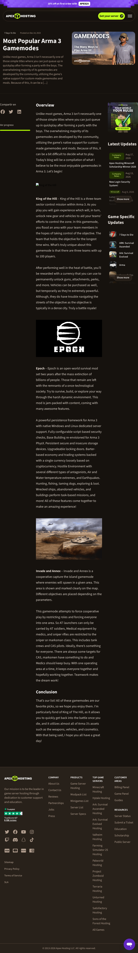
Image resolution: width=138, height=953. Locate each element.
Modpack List (78, 794)
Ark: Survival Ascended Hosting (100, 809)
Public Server (122, 842)
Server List (76, 807)
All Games (98, 930)
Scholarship (121, 835)
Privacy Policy (11, 869)
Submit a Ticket (123, 823)
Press (51, 816)
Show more (123, 199)
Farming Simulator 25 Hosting (100, 850)
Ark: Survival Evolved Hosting (100, 824)
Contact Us (54, 790)
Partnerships (56, 803)
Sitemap (8, 862)
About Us (53, 784)
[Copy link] (58, 105)
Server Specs (78, 814)
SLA (6, 882)
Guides (118, 800)
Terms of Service (13, 875)
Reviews (53, 797)
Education (120, 829)
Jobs (51, 810)
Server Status (122, 816)
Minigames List (79, 801)
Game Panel (121, 794)
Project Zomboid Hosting (98, 876)
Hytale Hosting (101, 798)
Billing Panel (121, 787)
